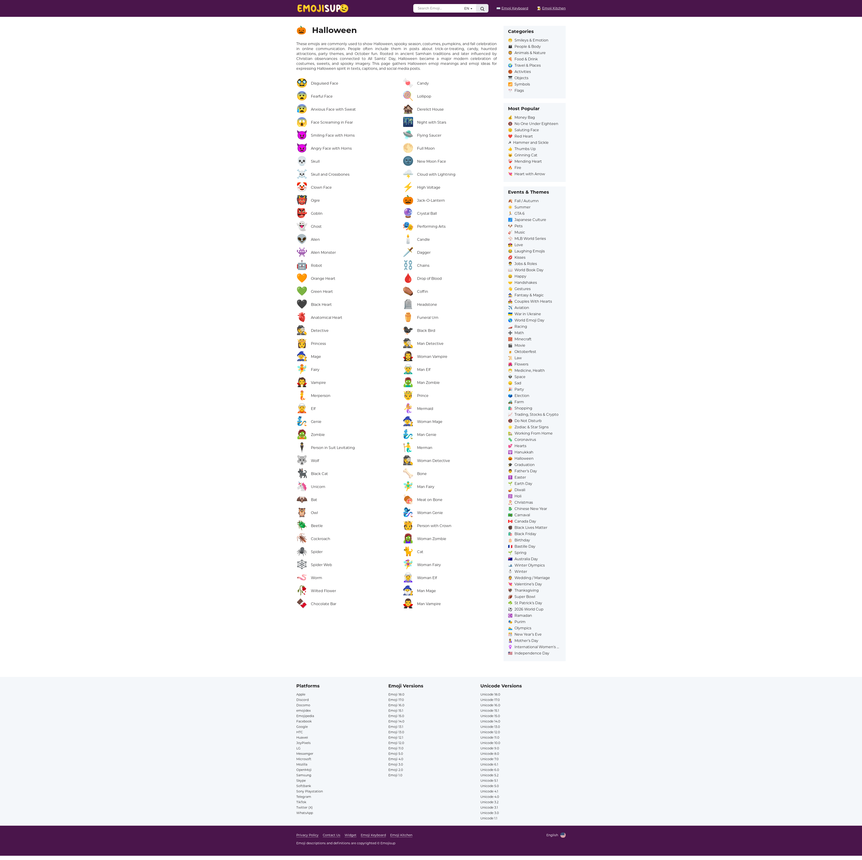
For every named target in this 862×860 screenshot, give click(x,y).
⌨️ (512, 8)
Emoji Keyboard (373, 835)
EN (467, 8)
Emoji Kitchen (401, 835)
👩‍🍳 (551, 8)
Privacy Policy (307, 835)
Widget (350, 835)
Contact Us (331, 835)
